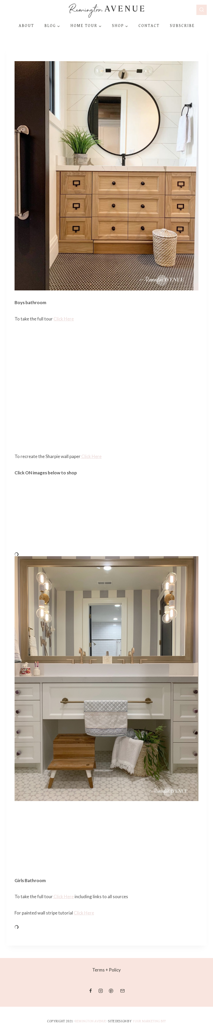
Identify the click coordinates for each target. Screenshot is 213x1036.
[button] (58, 26)
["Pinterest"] (110, 990)
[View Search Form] (201, 10)
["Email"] (122, 990)
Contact (148, 25)
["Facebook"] (90, 990)
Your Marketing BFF (149, 1021)
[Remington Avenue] (106, 10)
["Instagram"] (100, 990)
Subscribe (182, 25)
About (26, 25)
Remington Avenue (90, 1021)
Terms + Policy (106, 970)
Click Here (64, 318)
